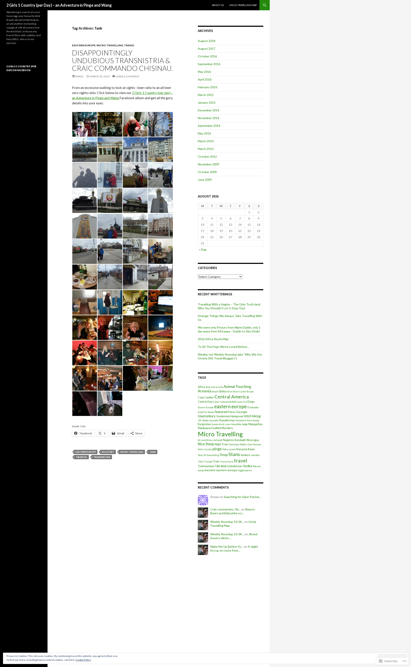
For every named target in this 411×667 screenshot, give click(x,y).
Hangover (237, 416)
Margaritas (255, 424)
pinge (217, 448)
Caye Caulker (206, 397)
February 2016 (207, 87)
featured (221, 412)
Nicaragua (253, 440)
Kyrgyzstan (204, 424)
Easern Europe (206, 407)
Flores (231, 412)
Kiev (249, 420)
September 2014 (209, 125)
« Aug (202, 249)
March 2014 (206, 141)
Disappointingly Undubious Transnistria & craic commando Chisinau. (122, 60)
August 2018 (206, 41)
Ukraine (220, 466)
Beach (215, 391)
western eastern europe (220, 470)
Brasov (250, 391)
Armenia (204, 391)
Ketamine (241, 420)
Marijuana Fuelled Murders (215, 428)
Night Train (221, 444)
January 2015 (207, 102)
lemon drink (218, 424)
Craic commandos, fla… (225, 509)
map (245, 424)
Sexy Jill (202, 455)
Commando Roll (228, 401)
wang (201, 470)
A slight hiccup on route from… (234, 548)
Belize (223, 391)
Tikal (200, 461)
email (201, 412)
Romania (241, 449)
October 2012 (207, 156)
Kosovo (255, 420)
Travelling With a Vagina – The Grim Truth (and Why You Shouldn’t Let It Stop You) (229, 306)
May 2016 (204, 71)
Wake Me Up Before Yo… (226, 546)
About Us (218, 5)
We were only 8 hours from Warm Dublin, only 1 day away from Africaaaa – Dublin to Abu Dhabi (229, 329)
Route (251, 449)
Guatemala (223, 416)
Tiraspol (81, 457)
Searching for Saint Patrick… (242, 497)
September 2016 (209, 64)
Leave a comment (127, 76)
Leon (228, 424)
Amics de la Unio (214, 387)
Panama (257, 444)
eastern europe (86, 451)
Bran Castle (239, 391)
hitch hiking (252, 416)
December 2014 (208, 110)
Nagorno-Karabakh (234, 440)
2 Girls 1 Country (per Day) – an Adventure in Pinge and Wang (59, 5)
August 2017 (206, 48)
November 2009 (208, 164)
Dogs (251, 401)
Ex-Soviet (108, 451)
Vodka (247, 466)
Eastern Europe (83, 45)
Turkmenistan (206, 466)
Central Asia (205, 401)
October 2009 (207, 172)
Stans (234, 454)
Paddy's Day (246, 444)
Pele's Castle (205, 449)
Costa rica (242, 401)
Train (216, 461)
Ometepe (234, 444)
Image (79, 76)
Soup (224, 455)
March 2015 (206, 95)
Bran (230, 391)
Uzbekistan (234, 466)
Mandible (236, 424)
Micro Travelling (110, 45)
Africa (201, 387)
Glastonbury (207, 416)
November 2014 (208, 118)
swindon (255, 455)
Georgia (241, 412)
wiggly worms (245, 470)
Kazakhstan (227, 420)
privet (232, 449)
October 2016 (207, 56)
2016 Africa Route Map (213, 339)
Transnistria (101, 457)
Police (225, 449)
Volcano (257, 466)
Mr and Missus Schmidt (210, 440)
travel (240, 461)
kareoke (214, 420)
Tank (152, 451)
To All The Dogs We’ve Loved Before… (223, 346)
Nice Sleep (206, 444)
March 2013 (206, 149)
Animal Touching (237, 386)
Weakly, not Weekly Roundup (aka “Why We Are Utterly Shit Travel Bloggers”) (230, 356)
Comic (216, 401)
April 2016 (204, 79)
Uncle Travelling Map (243, 5)
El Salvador (253, 407)
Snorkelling (213, 455)
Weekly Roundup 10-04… (227, 521)
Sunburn (245, 455)
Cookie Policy (83, 659)
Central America (231, 396)
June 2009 (205, 179)
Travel (129, 45)
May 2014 (204, 133)
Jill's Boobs (203, 420)
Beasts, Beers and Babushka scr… (232, 511)
